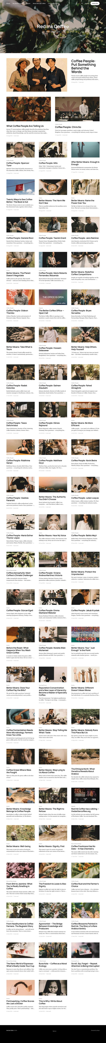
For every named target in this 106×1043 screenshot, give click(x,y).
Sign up (54, 1031)
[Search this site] (82, 3)
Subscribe (95, 3)
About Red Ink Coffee (39, 3)
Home (8, 3)
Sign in (87, 3)
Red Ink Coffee (9, 1030)
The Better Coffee (17, 3)
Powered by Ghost (95, 1030)
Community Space (53, 3)
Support (28, 3)
